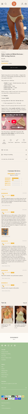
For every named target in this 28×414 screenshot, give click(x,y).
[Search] (5, 4)
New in (3, 303)
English (2, 405)
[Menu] (2, 3)
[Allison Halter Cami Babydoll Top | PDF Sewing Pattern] (20, 315)
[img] (4, 193)
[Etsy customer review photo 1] (4, 231)
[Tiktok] (11, 345)
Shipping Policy (4, 371)
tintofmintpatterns (7, 408)
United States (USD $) (5, 403)
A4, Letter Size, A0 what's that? (7, 159)
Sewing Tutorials (4, 352)
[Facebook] (2, 345)
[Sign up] (26, 388)
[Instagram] (8, 345)
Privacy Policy (4, 377)
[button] (3, 28)
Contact (3, 369)
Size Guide (5, 150)
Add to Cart (14, 68)
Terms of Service (4, 375)
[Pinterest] (15, 345)
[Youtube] (5, 345)
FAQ (2, 367)
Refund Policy (4, 373)
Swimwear (3, 52)
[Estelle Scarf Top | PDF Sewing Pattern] (7, 315)
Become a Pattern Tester (6, 358)
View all (25, 303)
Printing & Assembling (8, 155)
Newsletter (3, 360)
